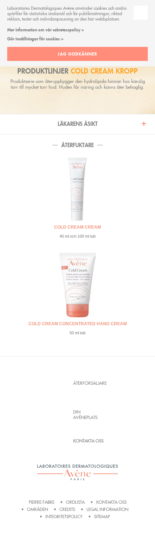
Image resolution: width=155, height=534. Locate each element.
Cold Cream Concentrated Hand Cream (77, 323)
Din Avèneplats (85, 414)
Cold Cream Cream (77, 227)
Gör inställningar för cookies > (35, 38)
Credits (67, 509)
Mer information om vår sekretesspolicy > (45, 29)
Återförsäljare (88, 383)
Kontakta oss (88, 440)
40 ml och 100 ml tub (77, 236)
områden (37, 509)
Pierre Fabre (41, 502)
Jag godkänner (77, 54)
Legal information (107, 509)
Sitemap (102, 516)
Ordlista (75, 502)
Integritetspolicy (64, 516)
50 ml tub (77, 333)
